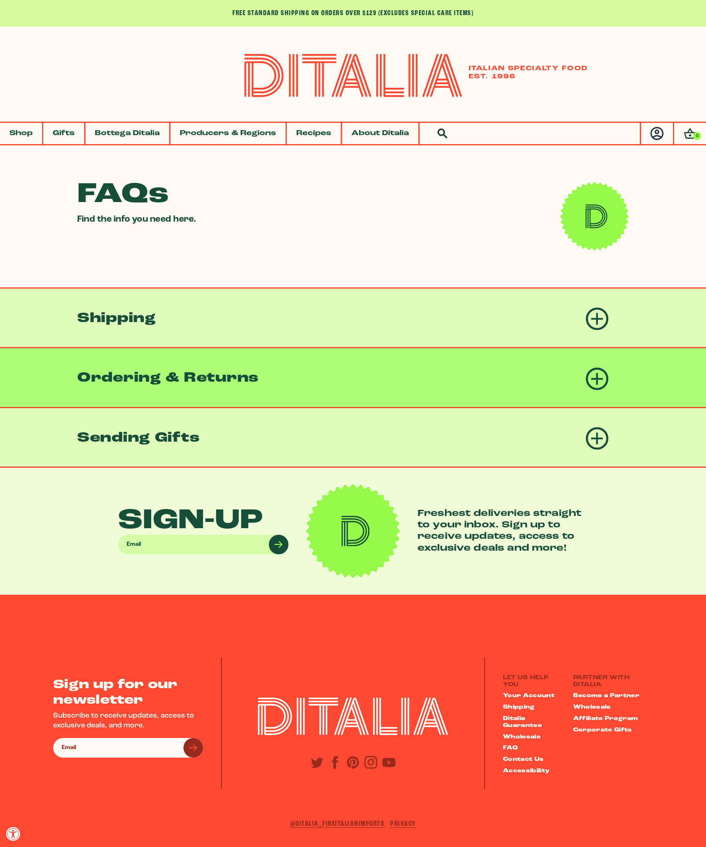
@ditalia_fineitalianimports (337, 823)
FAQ (510, 748)
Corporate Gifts (602, 730)
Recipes (313, 133)
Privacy (403, 823)
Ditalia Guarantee (522, 722)
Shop (21, 133)
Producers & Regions (228, 133)
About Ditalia (380, 133)
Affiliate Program (605, 719)
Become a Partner (606, 696)
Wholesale (522, 737)
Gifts (64, 133)
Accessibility (526, 771)
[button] (689, 133)
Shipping (519, 707)
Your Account (528, 696)
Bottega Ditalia (127, 133)
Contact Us (523, 759)
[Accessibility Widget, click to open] (13, 834)
